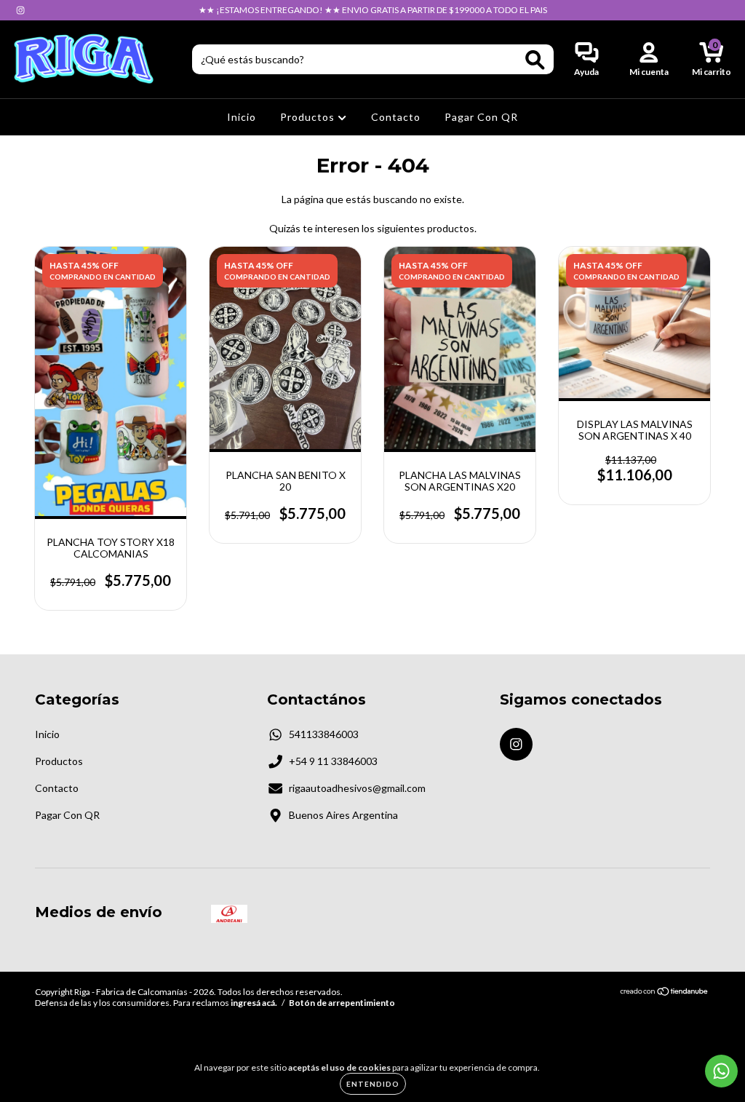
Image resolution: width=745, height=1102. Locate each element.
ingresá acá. (254, 1002)
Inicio (241, 117)
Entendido (372, 1083)
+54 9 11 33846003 (333, 761)
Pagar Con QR (481, 117)
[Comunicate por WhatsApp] (721, 1071)
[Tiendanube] (664, 993)
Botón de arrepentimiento (342, 1002)
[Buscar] (535, 60)
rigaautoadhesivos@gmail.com (357, 788)
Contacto (396, 117)
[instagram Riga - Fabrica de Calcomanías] (20, 10)
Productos (309, 117)
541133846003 (324, 734)
